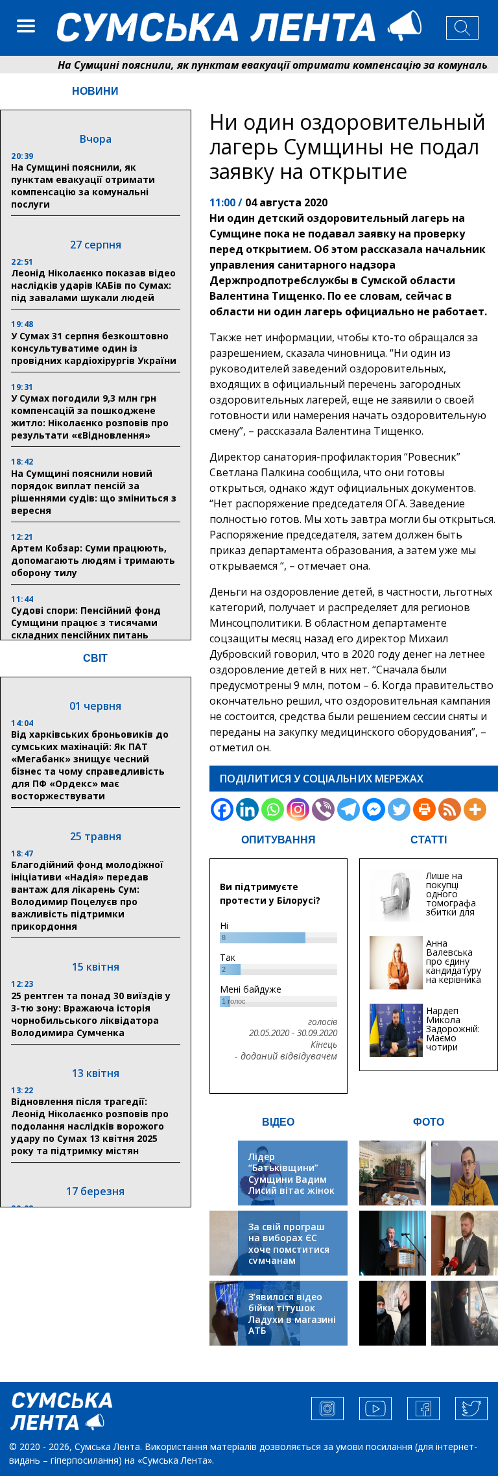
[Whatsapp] (272, 809)
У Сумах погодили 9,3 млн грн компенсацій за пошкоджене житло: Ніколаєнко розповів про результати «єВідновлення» (90, 416)
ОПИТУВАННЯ (278, 839)
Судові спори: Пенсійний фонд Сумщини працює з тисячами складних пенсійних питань (86, 622)
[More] (475, 809)
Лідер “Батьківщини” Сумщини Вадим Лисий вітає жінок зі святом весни (291, 1179)
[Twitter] (399, 809)
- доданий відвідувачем (286, 1056)
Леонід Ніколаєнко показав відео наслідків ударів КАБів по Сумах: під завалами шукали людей (93, 285)
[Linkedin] (247, 809)
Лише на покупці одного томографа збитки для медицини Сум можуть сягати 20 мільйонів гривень (453, 916)
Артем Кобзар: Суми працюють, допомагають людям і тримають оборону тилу (93, 560)
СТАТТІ (428, 839)
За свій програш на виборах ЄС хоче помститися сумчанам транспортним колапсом (288, 1255)
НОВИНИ (95, 91)
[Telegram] (348, 809)
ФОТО (428, 1122)
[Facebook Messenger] (373, 809)
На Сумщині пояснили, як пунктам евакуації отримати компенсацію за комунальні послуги (83, 185)
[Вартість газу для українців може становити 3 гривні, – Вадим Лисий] (464, 1243)
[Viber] (323, 809)
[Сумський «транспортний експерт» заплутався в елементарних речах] (464, 1173)
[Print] (424, 809)
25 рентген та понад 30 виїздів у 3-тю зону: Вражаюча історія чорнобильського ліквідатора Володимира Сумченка (91, 1014)
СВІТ (95, 658)
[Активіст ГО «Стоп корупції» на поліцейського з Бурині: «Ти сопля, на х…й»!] (392, 1313)
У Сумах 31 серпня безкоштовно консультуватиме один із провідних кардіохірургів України (93, 348)
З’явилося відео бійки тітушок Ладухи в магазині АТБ (292, 1313)
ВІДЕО (278, 1122)
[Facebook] (222, 809)
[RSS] (449, 809)
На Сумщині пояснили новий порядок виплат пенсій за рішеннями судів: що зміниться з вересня (93, 491)
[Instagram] (298, 809)
